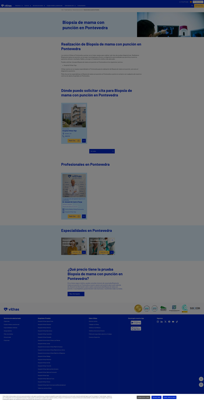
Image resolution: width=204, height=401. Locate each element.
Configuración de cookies (143, 397)
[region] (102, 397)
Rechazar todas (156, 397)
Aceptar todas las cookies (170, 397)
